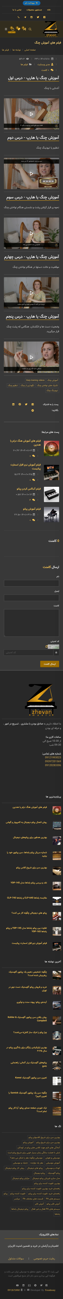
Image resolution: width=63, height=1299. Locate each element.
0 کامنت (45, 70)
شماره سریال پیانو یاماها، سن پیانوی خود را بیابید (27, 854)
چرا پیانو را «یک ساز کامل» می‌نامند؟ (30, 1032)
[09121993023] (18, 17)
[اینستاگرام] (31, 17)
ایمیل (56, 591)
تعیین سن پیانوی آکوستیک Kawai (31, 1077)
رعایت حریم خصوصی (44, 1259)
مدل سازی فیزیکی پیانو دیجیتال (46, 1178)
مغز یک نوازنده (37, 1163)
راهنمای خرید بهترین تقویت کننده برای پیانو (41, 1188)
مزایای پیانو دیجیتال (20, 1178)
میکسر (17, 1199)
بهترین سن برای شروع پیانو (48, 1142)
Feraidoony (50, 1290)
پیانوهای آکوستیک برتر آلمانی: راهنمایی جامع (29, 1064)
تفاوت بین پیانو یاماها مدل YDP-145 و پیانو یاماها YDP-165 (26, 929)
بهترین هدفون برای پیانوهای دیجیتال (30, 837)
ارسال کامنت (50, 664)
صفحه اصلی (30, 50)
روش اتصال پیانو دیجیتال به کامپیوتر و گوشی (26, 822)
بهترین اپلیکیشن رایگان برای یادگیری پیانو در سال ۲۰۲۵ (26, 1049)
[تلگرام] (25, 17)
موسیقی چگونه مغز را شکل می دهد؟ (26, 1158)
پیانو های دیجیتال (35, 1168)
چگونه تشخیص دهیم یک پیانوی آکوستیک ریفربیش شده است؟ (28, 973)
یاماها (57, 1214)
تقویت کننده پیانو (18, 1193)
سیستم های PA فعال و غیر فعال (45, 1209)
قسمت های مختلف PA (33, 1199)
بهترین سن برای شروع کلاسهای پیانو (44, 1137)
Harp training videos (35, 380)
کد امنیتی (55, 641)
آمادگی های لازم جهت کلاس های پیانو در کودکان (39, 1147)
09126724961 (14, 1290)
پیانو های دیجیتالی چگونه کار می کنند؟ (29, 913)
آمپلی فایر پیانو (53, 1204)
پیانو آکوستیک (54, 1173)
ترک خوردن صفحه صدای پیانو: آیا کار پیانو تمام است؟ (28, 1109)
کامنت (56, 605)
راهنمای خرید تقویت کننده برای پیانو (44, 1193)
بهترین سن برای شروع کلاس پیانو (31, 867)
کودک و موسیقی (53, 1168)
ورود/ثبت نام (30, 3)
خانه (49, 9)
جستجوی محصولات (34, 9)
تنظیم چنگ (13, 385)
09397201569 (53, 761)
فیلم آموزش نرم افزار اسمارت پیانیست (25, 467)
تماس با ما (17, 9)
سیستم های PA (53, 1199)
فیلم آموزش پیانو (32, 509)
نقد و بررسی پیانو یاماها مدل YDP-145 (29, 883)
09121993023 (53, 758)
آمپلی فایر (39, 1204)
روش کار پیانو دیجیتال (14, 1168)
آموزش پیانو (28, 1142)
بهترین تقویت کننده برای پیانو (47, 1183)
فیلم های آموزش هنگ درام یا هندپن (25, 443)
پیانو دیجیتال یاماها (19, 1209)
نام (58, 576)
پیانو (5, 1193)
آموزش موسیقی (53, 1163)
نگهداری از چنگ (27, 385)
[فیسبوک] (44, 17)
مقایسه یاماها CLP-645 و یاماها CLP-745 (27, 898)
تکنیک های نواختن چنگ (47, 385)
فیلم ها (5, 50)
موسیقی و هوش (52, 1158)
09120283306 (53, 765)
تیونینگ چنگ (52, 390)
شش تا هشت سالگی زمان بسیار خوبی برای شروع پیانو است (34, 1152)
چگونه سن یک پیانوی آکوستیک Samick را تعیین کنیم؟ (28, 1094)
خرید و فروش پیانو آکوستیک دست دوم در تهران (28, 988)
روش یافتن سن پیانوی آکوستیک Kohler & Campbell (27, 1018)
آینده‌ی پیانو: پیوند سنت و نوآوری (32, 1002)
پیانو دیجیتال (39, 1173)
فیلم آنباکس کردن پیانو (29, 489)
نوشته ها (16, 50)
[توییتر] (38, 17)
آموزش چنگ (52, 380)
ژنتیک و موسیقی (20, 1163)
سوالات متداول (16, 1259)
